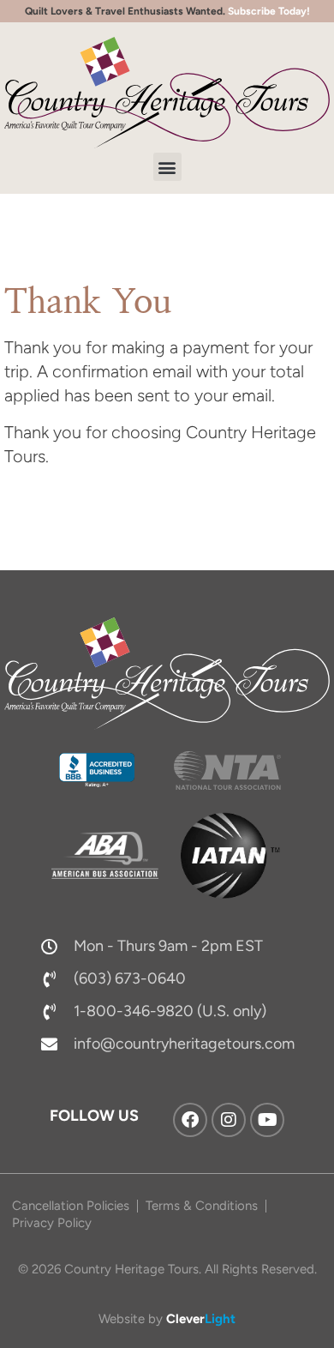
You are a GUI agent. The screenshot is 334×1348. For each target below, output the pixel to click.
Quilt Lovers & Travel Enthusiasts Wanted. (167, 11)
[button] (167, 167)
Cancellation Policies (70, 1205)
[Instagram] (229, 1120)
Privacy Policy (52, 1223)
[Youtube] (267, 1120)
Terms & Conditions (202, 1205)
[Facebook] (190, 1120)
